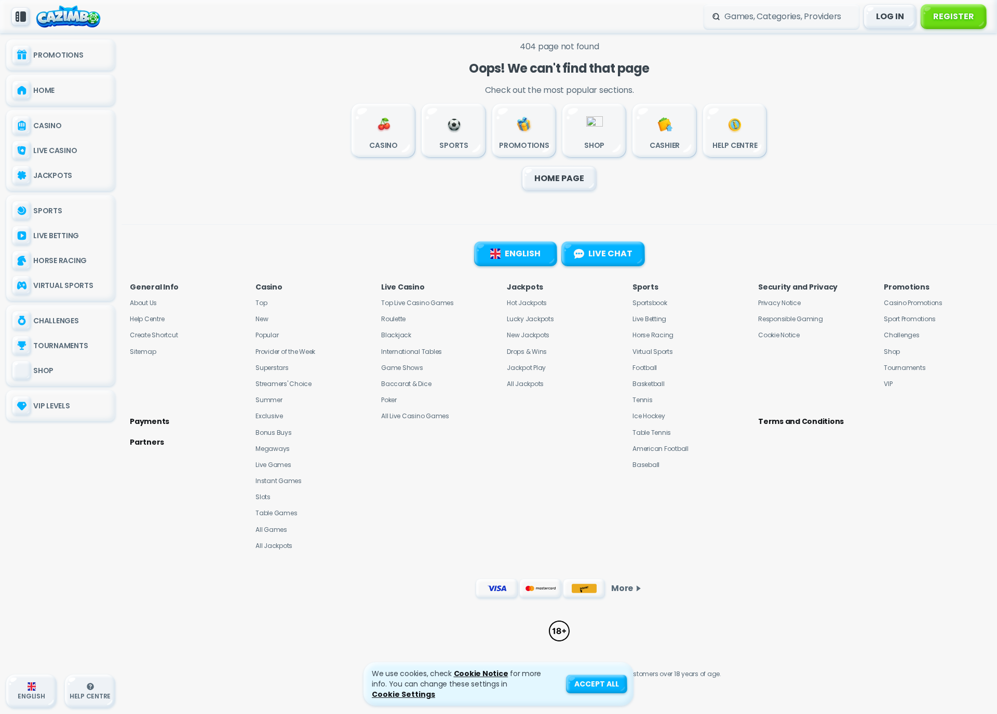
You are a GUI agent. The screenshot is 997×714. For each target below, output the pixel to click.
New (261, 318)
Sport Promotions (910, 318)
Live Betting (649, 318)
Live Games (273, 464)
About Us (143, 302)
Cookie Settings (403, 694)
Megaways (272, 448)
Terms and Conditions (801, 421)
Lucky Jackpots (530, 318)
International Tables (411, 351)
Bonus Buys (273, 432)
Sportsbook (649, 302)
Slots (263, 496)
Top (261, 302)
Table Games (276, 513)
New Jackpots (528, 335)
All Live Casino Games (415, 415)
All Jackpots (273, 545)
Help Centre (147, 318)
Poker (389, 399)
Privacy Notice (779, 302)
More (622, 588)
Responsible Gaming (790, 318)
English (523, 253)
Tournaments (904, 367)
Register (953, 16)
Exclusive (269, 415)
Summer (268, 399)
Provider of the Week (285, 351)
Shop (892, 351)
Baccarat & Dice (406, 383)
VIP (888, 383)
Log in (890, 16)
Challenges (902, 335)
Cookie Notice (779, 335)
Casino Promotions (913, 302)
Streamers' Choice (283, 383)
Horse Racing (652, 335)
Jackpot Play (526, 367)
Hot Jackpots (527, 302)
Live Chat (610, 253)
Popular (266, 335)
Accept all (596, 684)
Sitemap (143, 351)
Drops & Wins (527, 351)
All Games (271, 529)
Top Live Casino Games (417, 302)
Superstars (272, 367)
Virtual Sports (652, 351)
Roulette (393, 318)
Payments (149, 421)
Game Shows (402, 367)
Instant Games (278, 480)
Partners (147, 442)
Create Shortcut (154, 335)
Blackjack (396, 335)
